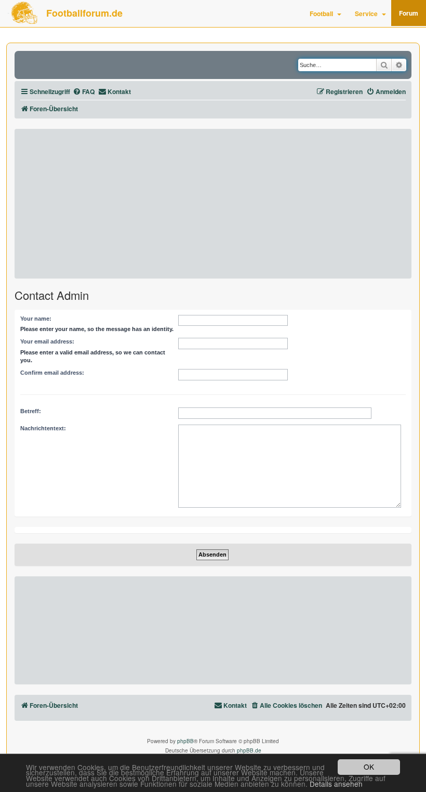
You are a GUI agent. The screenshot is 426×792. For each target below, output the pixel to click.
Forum (408, 13)
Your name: (35, 318)
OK (369, 766)
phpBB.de (249, 750)
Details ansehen (336, 784)
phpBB (185, 741)
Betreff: (30, 411)
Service (366, 13)
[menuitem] (84, 92)
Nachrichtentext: (43, 428)
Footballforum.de (84, 13)
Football (321, 13)
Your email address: (47, 341)
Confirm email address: (52, 372)
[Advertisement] (213, 203)
